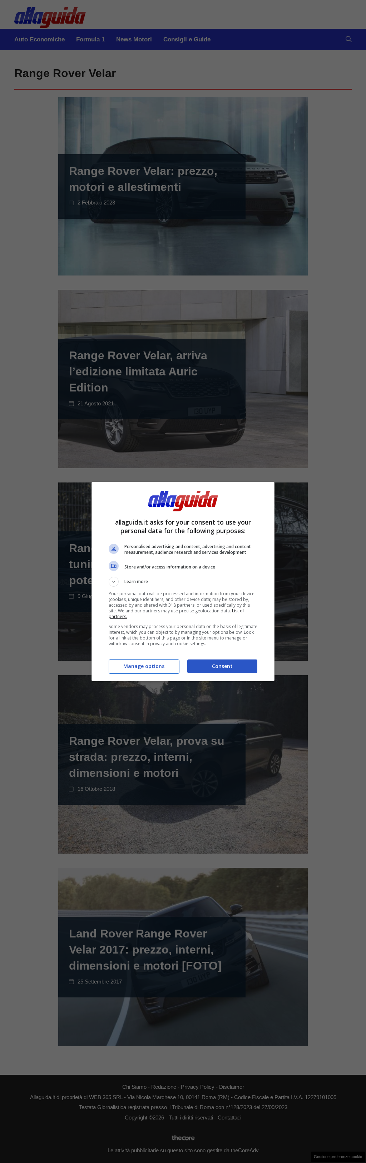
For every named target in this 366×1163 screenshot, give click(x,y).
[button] (183, 582)
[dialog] (183, 581)
